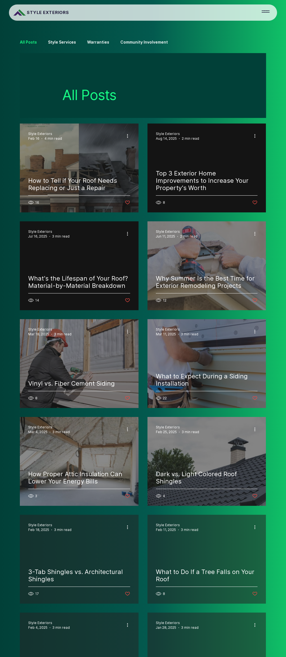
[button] (266, 11)
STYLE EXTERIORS (48, 12)
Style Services (62, 42)
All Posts (28, 42)
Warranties (98, 42)
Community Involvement (144, 42)
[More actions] (129, 135)
